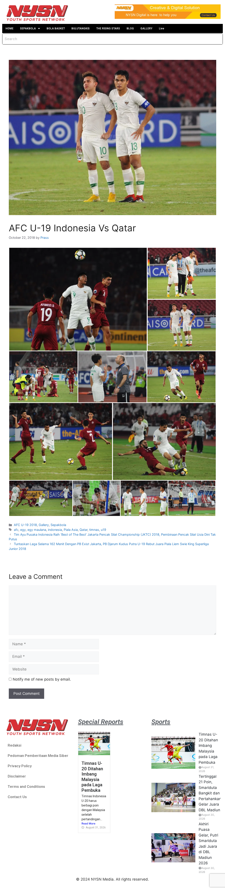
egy (23, 530)
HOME (9, 28)
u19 (103, 530)
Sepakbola (58, 525)
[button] (30, 28)
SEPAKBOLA (28, 28)
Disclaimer (17, 776)
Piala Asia (71, 530)
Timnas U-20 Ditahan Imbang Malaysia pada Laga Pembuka (92, 777)
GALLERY (146, 28)
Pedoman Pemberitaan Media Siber (38, 755)
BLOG (130, 28)
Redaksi (14, 745)
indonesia (55, 530)
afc (16, 530)
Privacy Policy (20, 766)
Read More (88, 823)
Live (161, 28)
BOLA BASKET (56, 28)
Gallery (44, 525)
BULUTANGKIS (80, 28)
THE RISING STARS (108, 28)
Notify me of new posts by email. (42, 679)
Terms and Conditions (26, 786)
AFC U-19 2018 (25, 525)
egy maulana (36, 530)
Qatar (83, 530)
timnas (94, 530)
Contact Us (17, 797)
